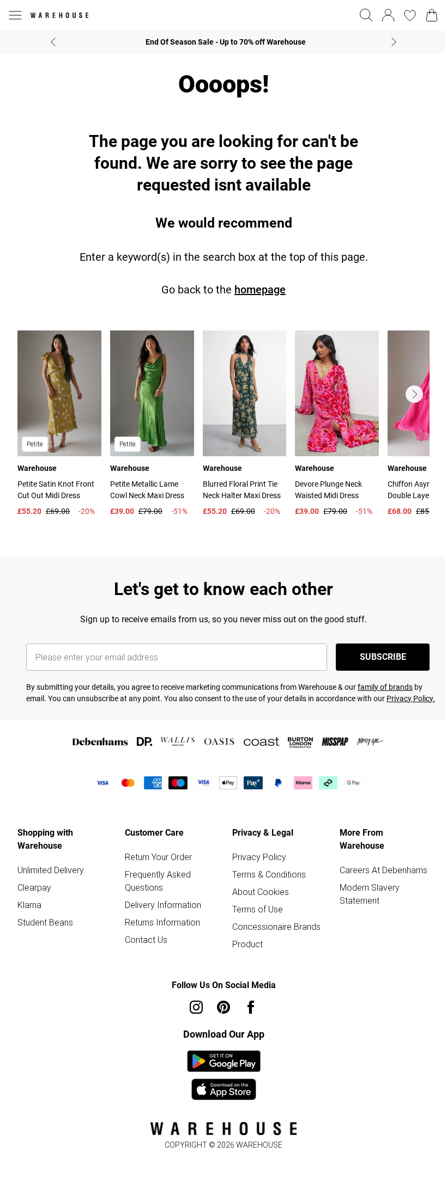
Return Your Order (158, 856)
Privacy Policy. (410, 698)
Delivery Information (163, 904)
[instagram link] (196, 1007)
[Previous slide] (53, 42)
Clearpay (34, 887)
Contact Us (146, 939)
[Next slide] (394, 42)
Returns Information (162, 922)
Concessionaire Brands (276, 926)
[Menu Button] (15, 15)
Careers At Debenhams (383, 870)
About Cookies (260, 891)
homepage (260, 289)
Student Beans (45, 922)
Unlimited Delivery (50, 870)
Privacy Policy (259, 856)
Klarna (29, 904)
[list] (223, 426)
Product (247, 944)
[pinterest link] (223, 1007)
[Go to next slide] (414, 394)
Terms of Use (257, 909)
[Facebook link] (250, 1007)
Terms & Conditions (269, 874)
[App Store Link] (224, 1075)
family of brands (385, 687)
